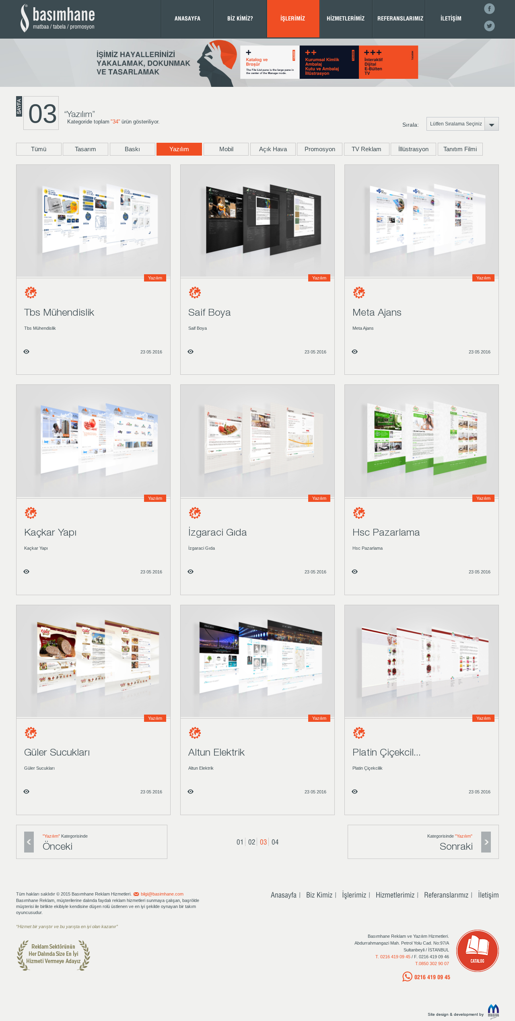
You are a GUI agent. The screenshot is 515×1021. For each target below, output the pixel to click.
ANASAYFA (187, 18)
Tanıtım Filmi (460, 149)
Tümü (38, 149)
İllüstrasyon (413, 149)
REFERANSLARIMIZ (400, 18)
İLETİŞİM (451, 18)
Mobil (226, 149)
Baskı (132, 149)
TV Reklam (366, 149)
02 (251, 842)
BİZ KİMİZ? (240, 18)
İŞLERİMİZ (292, 18)
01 (240, 842)
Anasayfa (284, 894)
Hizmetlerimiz (395, 894)
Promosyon (320, 149)
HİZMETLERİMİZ (346, 18)
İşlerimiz (354, 894)
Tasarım (85, 149)
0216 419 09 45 (432, 977)
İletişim (488, 894)
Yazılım (179, 149)
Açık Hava (273, 149)
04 (275, 842)
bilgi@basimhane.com (162, 894)
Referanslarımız (446, 894)
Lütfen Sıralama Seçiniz (459, 126)
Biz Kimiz (319, 894)
